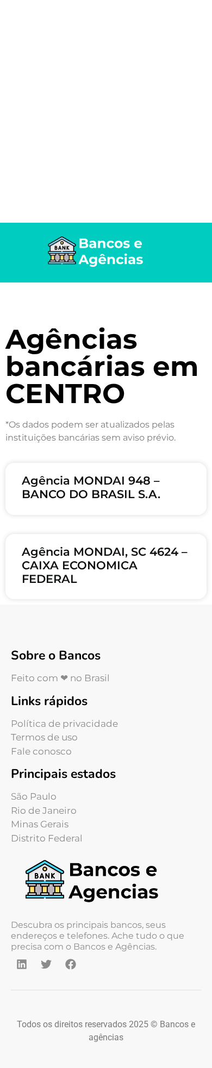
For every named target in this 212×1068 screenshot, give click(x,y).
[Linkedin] (22, 964)
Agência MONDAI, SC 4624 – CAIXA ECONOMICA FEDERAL (105, 565)
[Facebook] (71, 964)
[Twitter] (46, 964)
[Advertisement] (106, 111)
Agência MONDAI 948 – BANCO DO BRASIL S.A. (91, 487)
